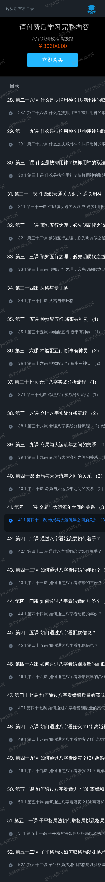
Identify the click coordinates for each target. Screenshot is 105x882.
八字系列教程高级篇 (53, 38)
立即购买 (52, 60)
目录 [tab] (14, 86)
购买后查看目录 (20, 8)
